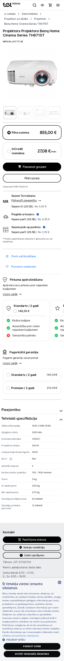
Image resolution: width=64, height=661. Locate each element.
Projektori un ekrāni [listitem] (16, 18)
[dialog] (32, 619)
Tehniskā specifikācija (19, 418)
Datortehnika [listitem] (30, 13)
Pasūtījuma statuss (34, 539)
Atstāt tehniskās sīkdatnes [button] (32, 653)
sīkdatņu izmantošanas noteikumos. (20, 635)
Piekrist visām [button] (32, 646)
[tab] (32, 409)
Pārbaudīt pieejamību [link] (24, 200)
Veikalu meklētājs (34, 547)
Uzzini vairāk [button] (10, 294)
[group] (32, 73)
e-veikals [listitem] (10, 13)
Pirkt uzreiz (32, 178)
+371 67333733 (22, 562)
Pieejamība (10, 410)
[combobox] (59, 582)
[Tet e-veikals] (11, 4)
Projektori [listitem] (40, 18)
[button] (25, 214)
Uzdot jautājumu (34, 555)
